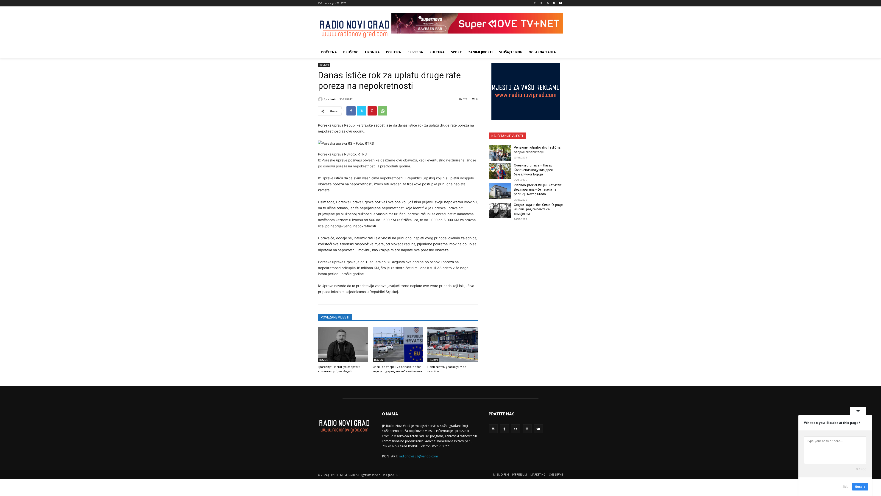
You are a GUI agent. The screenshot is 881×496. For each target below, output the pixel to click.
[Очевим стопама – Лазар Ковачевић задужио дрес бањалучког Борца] (500, 171)
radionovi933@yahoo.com (418, 456)
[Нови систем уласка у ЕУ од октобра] (452, 344)
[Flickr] (515, 428)
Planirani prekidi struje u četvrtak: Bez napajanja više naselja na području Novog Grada (538, 189)
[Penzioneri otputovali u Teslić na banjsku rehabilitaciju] (500, 153)
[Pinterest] (372, 111)
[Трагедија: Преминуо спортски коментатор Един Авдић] (343, 344)
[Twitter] (547, 3)
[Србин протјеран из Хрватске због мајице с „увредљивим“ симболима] (398, 344)
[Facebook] (535, 3)
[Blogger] (493, 428)
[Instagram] (541, 3)
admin (332, 99)
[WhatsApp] (382, 111)
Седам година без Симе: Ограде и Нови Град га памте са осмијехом (538, 209)
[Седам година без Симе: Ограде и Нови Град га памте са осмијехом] (500, 210)
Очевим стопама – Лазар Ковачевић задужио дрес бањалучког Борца (533, 169)
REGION (324, 64)
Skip (845, 486)
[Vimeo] (554, 3)
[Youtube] (560, 3)
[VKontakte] (538, 428)
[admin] (321, 99)
